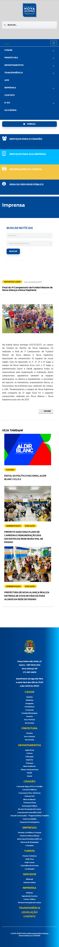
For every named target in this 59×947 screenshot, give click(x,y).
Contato (9, 95)
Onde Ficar (29, 859)
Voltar (47, 411)
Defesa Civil (29, 796)
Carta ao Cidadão (29, 819)
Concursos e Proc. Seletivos (30, 793)
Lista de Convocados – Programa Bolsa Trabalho (29, 815)
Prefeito (29, 716)
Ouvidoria (10, 110)
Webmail (29, 879)
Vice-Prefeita (29, 719)
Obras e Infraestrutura (29, 769)
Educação (30, 756)
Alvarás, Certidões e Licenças (29, 832)
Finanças (29, 763)
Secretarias (29, 723)
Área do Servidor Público (26, 184)
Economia (29, 710)
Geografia (29, 703)
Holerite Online (29, 882)
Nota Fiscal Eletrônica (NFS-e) (29, 839)
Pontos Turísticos (30, 856)
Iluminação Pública (29, 806)
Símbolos (29, 700)
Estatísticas (29, 707)
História (29, 697)
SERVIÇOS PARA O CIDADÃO (25, 139)
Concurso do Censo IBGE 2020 (29, 812)
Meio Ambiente (29, 766)
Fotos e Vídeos (29, 899)
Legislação (29, 912)
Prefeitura (11, 58)
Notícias (29, 893)
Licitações (29, 845)
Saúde (29, 773)
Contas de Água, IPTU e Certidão (30, 786)
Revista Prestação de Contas (29, 809)
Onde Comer (30, 862)
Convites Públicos (29, 790)
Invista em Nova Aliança (29, 836)
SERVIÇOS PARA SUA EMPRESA (27, 154)
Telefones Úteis (29, 803)
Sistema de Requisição (29, 842)
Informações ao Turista (25, 169)
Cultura (29, 753)
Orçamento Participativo (29, 822)
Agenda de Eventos (29, 896)
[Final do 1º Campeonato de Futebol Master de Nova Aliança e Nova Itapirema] (30, 318)
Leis (6, 80)
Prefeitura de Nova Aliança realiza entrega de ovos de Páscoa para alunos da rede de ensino (26, 596)
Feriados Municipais (29, 713)
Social (29, 776)
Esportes (29, 760)
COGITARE (36, 935)
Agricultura (29, 750)
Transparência (29, 908)
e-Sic (7, 103)
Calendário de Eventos (29, 865)
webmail (31, 124)
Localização (29, 869)
